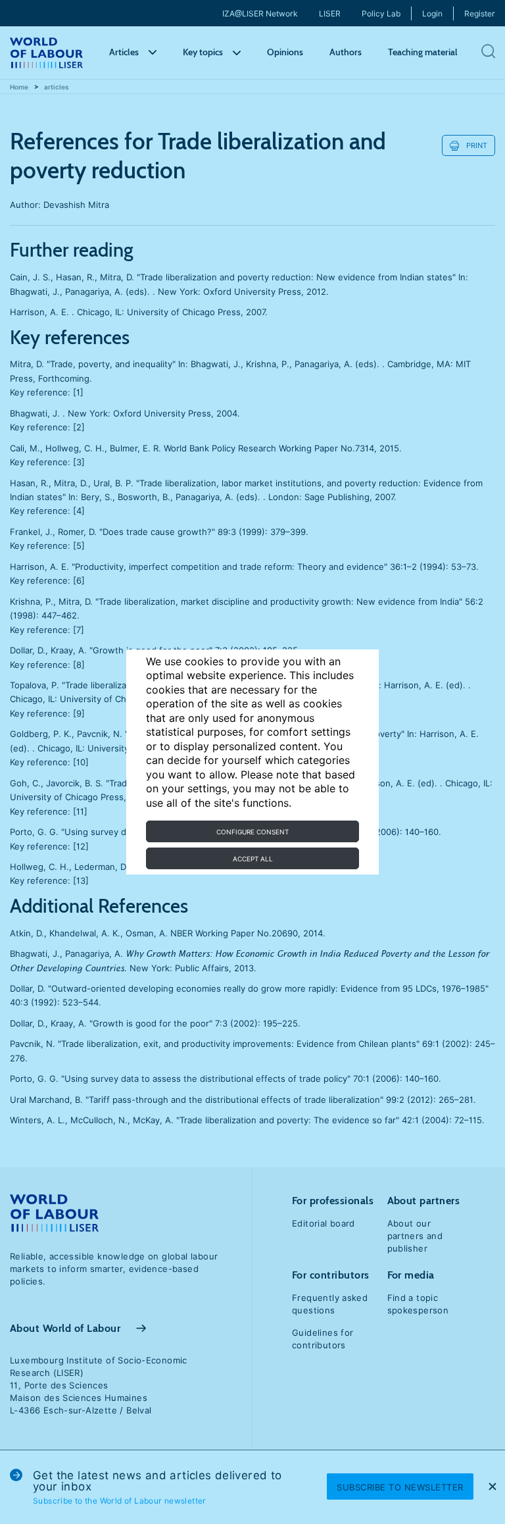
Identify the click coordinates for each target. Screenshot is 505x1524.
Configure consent (252, 832)
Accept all (253, 859)
